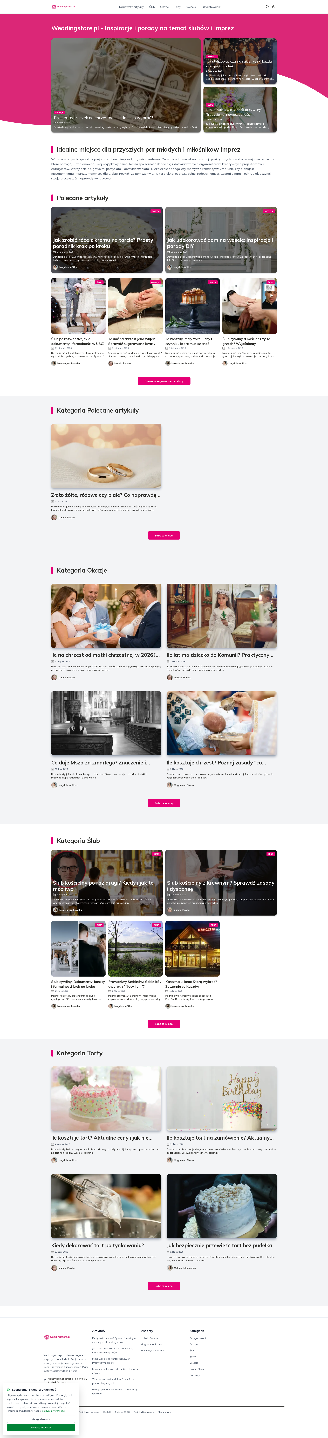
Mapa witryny (164, 1412)
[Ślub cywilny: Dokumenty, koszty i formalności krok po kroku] (78, 949)
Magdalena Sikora (69, 267)
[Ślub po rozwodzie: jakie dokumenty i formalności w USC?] (78, 306)
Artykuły (98, 1331)
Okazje (164, 7)
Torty (177, 7)
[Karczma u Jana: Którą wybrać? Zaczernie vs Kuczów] (192, 949)
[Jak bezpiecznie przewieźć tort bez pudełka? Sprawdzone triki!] (222, 1206)
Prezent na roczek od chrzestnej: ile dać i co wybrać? (103, 117)
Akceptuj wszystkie (41, 1427)
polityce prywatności (53, 1410)
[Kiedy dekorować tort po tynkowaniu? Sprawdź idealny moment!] (106, 1206)
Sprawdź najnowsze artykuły (164, 381)
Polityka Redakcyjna (144, 1412)
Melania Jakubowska (70, 909)
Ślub (152, 7)
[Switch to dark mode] (274, 7)
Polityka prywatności (89, 1412)
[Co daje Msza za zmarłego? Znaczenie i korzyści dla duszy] (106, 723)
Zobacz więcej (164, 535)
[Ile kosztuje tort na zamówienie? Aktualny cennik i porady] (222, 1098)
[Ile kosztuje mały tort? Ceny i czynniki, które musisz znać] (192, 306)
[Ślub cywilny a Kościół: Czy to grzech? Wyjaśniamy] (249, 306)
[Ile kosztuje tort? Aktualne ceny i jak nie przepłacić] (106, 1098)
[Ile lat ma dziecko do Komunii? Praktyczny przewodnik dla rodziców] (222, 616)
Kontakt (107, 1412)
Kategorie (197, 1331)
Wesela (191, 7)
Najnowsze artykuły (131, 7)
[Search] (267, 7)
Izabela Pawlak (67, 517)
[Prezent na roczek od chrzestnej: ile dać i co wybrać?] (126, 85)
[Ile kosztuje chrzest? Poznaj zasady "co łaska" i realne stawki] (222, 723)
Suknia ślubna (197, 1368)
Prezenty (195, 1375)
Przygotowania (211, 7)
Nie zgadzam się (41, 1419)
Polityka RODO (122, 1412)
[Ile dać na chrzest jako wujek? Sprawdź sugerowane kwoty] (135, 306)
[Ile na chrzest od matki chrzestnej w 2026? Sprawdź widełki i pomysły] (106, 616)
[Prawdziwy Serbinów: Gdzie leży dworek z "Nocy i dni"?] (135, 949)
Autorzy (147, 1331)
